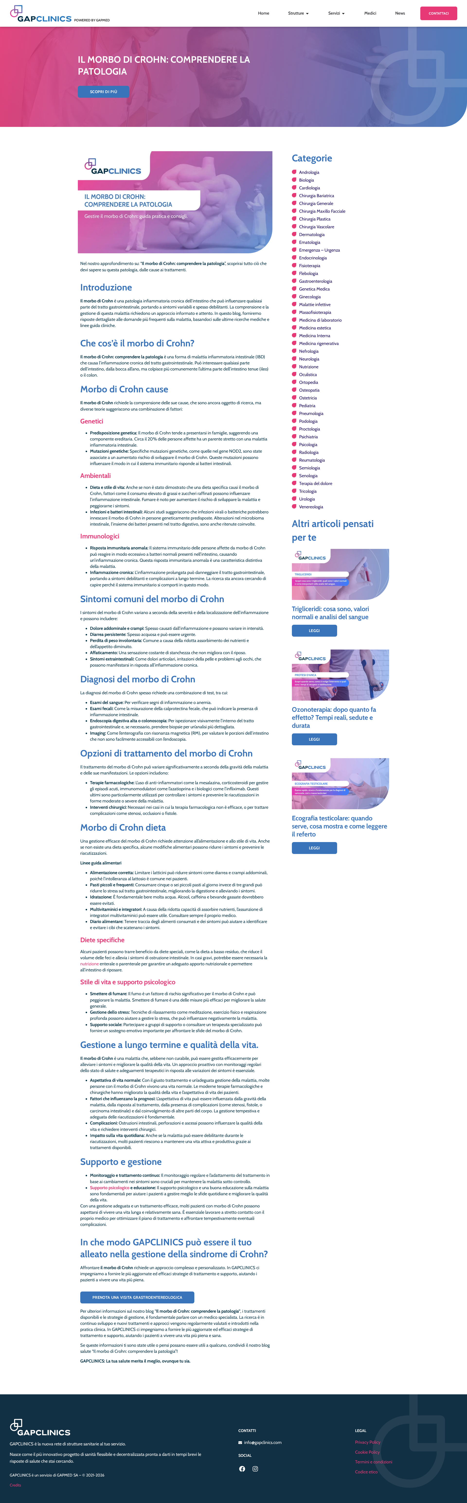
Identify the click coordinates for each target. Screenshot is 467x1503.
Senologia (308, 475)
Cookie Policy (367, 1452)
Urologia (307, 499)
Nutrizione (308, 366)
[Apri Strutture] (307, 13)
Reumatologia (312, 460)
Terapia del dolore (315, 483)
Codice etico (366, 1472)
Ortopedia (308, 382)
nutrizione (89, 964)
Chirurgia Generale (316, 203)
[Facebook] (242, 1469)
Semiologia (309, 468)
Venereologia (311, 507)
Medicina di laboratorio (320, 320)
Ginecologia (310, 296)
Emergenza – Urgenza (319, 250)
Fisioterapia (309, 265)
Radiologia (309, 452)
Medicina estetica (315, 328)
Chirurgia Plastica (315, 219)
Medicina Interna (314, 335)
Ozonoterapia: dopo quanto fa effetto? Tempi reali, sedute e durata (334, 717)
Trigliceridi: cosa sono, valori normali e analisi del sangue (330, 613)
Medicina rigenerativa (319, 343)
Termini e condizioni (373, 1462)
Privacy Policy (367, 1442)
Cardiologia (309, 188)
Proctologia (309, 429)
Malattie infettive (315, 304)
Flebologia (308, 273)
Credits (15, 1485)
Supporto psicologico (109, 1187)
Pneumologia (311, 413)
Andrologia (309, 172)
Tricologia (308, 491)
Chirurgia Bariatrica (316, 195)
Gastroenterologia (315, 281)
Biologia (306, 180)
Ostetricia (308, 398)
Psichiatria (308, 436)
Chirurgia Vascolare (316, 226)
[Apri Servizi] (343, 13)
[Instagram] (255, 1469)
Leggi (314, 630)
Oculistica (308, 374)
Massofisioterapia (315, 312)
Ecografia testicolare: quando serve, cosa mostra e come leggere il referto (339, 826)
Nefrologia (309, 351)
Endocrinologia (313, 258)
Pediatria (307, 405)
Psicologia (308, 444)
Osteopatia (309, 390)
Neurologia (309, 359)
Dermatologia (312, 234)
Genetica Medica (314, 289)
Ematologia (309, 242)
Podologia (308, 421)
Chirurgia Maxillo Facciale (322, 211)
